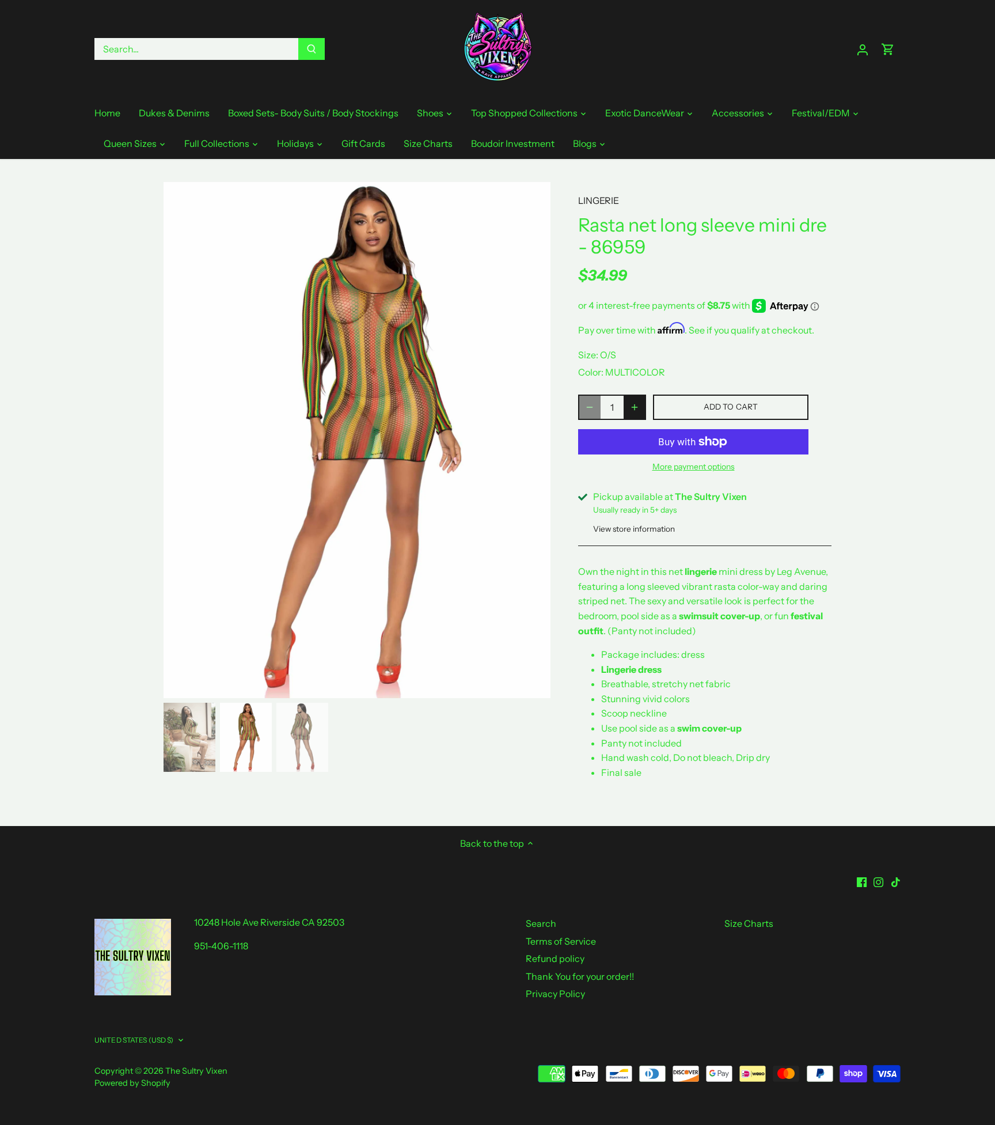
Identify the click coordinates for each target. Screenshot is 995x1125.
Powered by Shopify (132, 1083)
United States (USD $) (134, 1040)
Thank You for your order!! (580, 976)
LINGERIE (598, 200)
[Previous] (181, 440)
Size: (588, 355)
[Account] (862, 49)
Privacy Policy (555, 993)
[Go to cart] (888, 49)
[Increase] (634, 407)
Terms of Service (561, 941)
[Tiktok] (896, 880)
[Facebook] (862, 880)
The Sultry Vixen (196, 1071)
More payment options (693, 467)
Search (541, 923)
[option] (357, 440)
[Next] (533, 440)
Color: (590, 372)
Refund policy (555, 958)
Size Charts (748, 923)
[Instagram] (878, 880)
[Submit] (311, 49)
